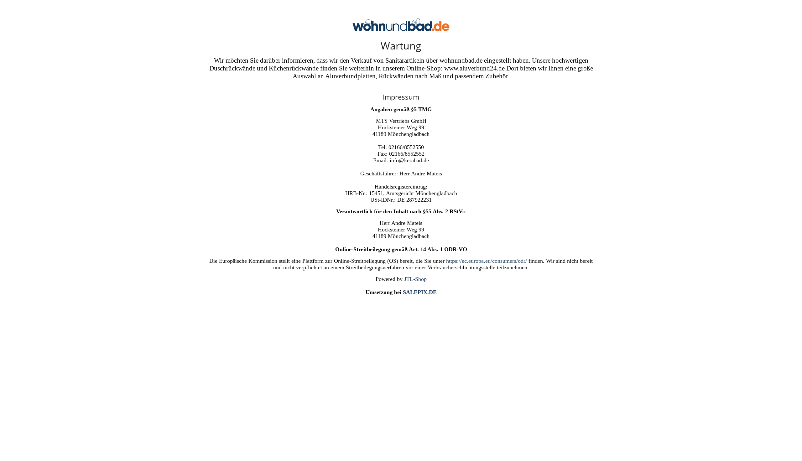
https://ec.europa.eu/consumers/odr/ (486, 261)
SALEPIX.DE (420, 292)
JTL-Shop (415, 279)
